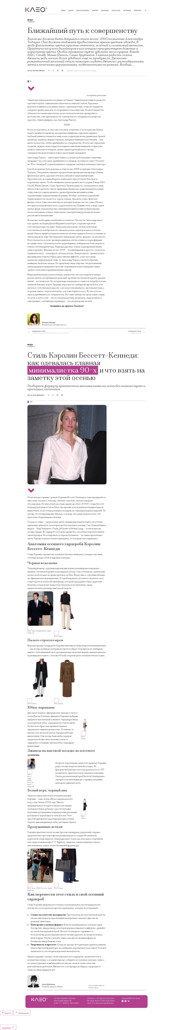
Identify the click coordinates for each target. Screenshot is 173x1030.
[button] (49, 70)
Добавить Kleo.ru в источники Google (81, 71)
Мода (30, 20)
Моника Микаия (48, 322)
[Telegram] (123, 1001)
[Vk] (129, 1001)
